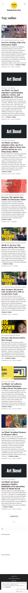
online (6, 40)
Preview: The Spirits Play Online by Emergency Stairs (13, 198)
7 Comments (14, 314)
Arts (2, 40)
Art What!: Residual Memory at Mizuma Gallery (13, 433)
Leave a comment (15, 66)
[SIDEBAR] (14, 522)
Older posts (14, 516)
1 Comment (14, 221)
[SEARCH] (3, 4)
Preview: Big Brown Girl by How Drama (13, 338)
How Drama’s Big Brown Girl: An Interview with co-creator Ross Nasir (13, 291)
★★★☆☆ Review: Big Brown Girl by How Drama (13, 246)
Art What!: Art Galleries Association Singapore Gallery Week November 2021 (14, 386)
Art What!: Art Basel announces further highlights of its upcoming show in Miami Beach (13, 485)
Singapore (16, 40)
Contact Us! (14, 576)
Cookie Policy (8, 587)
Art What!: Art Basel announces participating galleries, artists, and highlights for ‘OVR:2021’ (12, 93)
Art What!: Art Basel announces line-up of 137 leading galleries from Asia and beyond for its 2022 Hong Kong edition (13, 147)
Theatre (21, 40)
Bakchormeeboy (14, 10)
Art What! (4, 88)
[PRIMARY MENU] (25, 4)
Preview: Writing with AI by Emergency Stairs (13, 43)
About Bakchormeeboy (14, 578)
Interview (7, 242)
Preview (11, 40)
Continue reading (20, 64)
